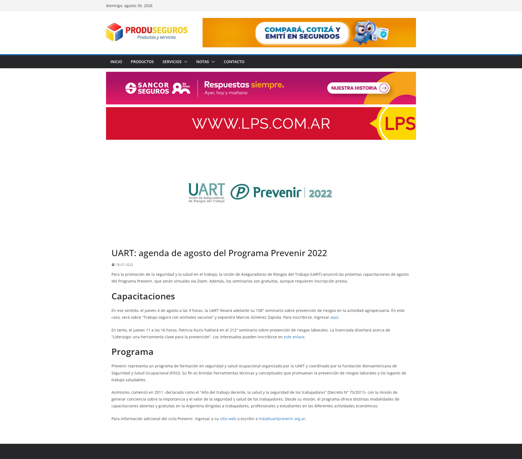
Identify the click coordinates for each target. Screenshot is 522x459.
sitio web (228, 418)
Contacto (234, 61)
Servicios (172, 61)
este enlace (294, 336)
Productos (142, 61)
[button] (185, 62)
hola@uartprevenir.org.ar (282, 418)
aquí (334, 317)
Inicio (116, 61)
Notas (202, 61)
